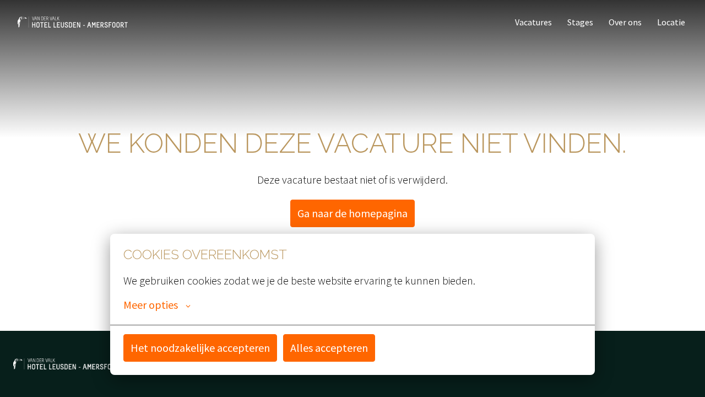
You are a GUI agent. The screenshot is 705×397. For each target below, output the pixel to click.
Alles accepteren (329, 348)
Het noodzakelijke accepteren (200, 348)
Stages (580, 22)
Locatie (671, 22)
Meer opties (150, 305)
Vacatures (533, 22)
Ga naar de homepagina (352, 213)
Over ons (625, 22)
